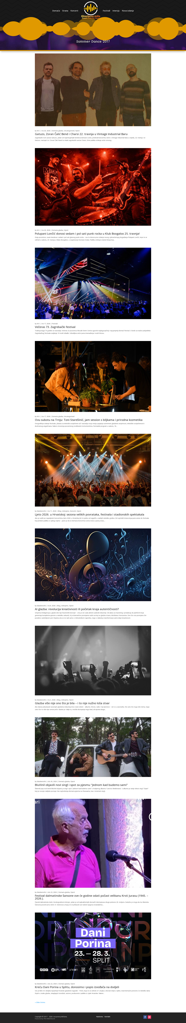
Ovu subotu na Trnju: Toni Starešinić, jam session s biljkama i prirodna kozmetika (89, 420)
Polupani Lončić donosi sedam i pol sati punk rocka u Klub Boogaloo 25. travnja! (87, 233)
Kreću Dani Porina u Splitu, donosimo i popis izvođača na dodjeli (77, 987)
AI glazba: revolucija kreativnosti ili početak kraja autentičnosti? (77, 609)
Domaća (56, 10)
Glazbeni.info (41, 511)
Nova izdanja (128, 10)
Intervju (116, 10)
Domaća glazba (57, 131)
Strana (65, 10)
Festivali (106, 10)
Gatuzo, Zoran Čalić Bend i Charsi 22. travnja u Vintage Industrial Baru (81, 134)
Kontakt (107, 1017)
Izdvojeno (65, 511)
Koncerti (74, 10)
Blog (59, 511)
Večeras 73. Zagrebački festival (55, 327)
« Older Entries (40, 1002)
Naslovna (99, 1017)
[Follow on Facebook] (145, 1017)
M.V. (38, 131)
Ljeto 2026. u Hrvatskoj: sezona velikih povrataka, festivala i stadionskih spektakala (89, 514)
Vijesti (77, 131)
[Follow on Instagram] (149, 1017)
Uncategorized (69, 131)
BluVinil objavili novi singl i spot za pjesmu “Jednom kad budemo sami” (81, 785)
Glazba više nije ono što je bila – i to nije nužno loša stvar (72, 703)
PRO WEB (47, 1019)
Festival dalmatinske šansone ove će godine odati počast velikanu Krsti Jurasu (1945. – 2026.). (91, 897)
